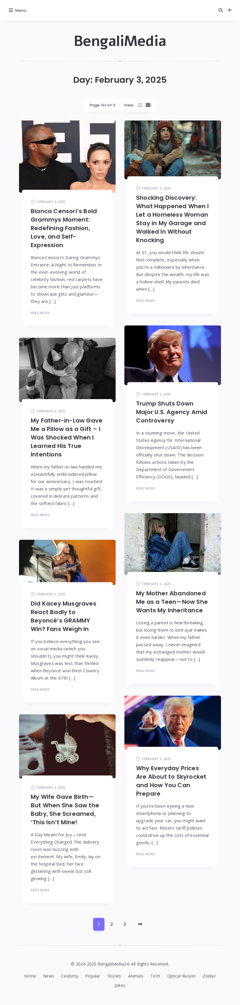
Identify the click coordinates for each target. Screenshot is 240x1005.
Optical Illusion (181, 976)
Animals (135, 976)
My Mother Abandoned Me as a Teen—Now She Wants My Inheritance (172, 601)
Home (30, 976)
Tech (155, 976)
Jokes (120, 985)
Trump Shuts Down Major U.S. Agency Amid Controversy (171, 412)
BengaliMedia (120, 41)
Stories (114, 976)
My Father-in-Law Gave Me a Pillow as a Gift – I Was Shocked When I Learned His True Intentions (66, 437)
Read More (40, 313)
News (48, 976)
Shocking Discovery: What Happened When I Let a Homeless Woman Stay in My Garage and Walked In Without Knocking (172, 219)
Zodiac (209, 976)
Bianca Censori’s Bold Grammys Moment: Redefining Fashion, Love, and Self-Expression (64, 228)
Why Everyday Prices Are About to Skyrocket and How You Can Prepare (171, 781)
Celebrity (69, 976)
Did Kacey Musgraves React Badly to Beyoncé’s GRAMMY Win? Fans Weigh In (63, 616)
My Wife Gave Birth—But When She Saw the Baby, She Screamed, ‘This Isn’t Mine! (65, 809)
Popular (92, 976)
